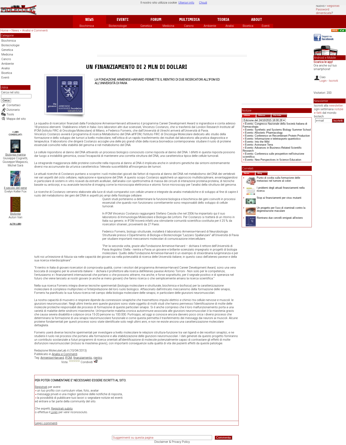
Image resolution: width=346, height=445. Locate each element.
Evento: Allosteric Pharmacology (264, 132)
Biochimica (86, 26)
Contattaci (13, 105)
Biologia (15, 213)
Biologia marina (15, 154)
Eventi (123, 19)
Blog (262, 172)
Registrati (333, 6)
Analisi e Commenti (35, 30)
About (256, 19)
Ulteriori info (186, 2)
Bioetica (248, 26)
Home (4, 30)
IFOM (68, 357)
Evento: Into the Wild (257, 141)
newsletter (336, 105)
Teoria (223, 19)
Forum (155, 19)
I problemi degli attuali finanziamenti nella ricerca (281, 189)
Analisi (229, 26)
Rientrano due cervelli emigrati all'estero (280, 217)
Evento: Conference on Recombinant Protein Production (277, 135)
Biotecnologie (118, 26)
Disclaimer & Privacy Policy (172, 442)
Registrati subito (62, 408)
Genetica (146, 26)
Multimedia (189, 19)
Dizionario (13, 110)
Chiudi (203, 2)
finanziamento (82, 357)
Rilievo (264, 114)
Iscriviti (333, 81)
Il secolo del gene (15, 188)
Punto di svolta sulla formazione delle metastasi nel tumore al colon (278, 179)
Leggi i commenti (46, 423)
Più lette (280, 114)
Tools (10, 114)
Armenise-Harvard (52, 357)
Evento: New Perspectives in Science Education (273, 159)
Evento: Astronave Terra (259, 144)
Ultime (250, 114)
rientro (98, 357)
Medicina (168, 26)
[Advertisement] (172, 44)
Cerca (6, 100)
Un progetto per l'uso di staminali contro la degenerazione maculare (281, 209)
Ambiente (210, 26)
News (89, 19)
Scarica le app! (323, 62)
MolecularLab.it (59, 350)
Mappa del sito (16, 119)
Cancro (189, 26)
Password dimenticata (323, 11)
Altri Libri (15, 224)
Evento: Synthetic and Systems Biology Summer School (278, 129)
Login (54, 412)
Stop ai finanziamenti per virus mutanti (279, 197)
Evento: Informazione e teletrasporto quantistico (273, 138)
